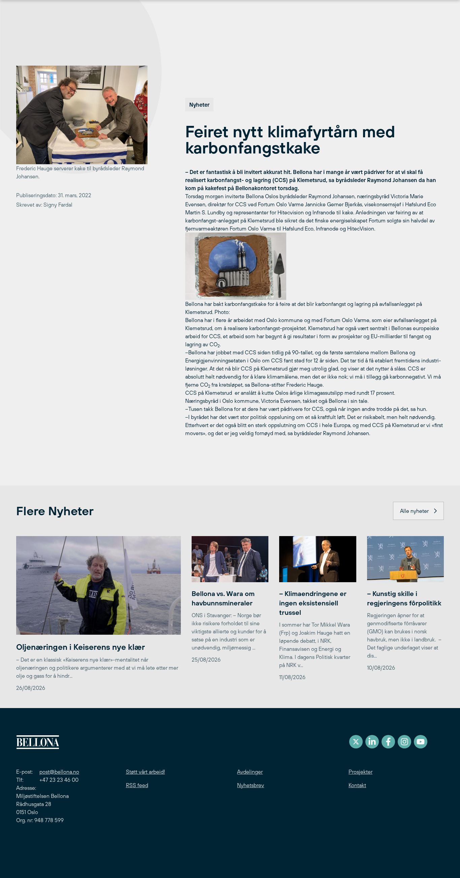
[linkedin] (372, 741)
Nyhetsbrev (250, 785)
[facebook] (388, 741)
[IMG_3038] (314, 266)
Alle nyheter (414, 511)
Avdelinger (250, 772)
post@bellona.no (59, 772)
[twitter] (356, 741)
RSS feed (137, 785)
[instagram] (404, 741)
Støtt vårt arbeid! (145, 772)
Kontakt (357, 785)
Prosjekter (360, 772)
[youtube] (420, 741)
